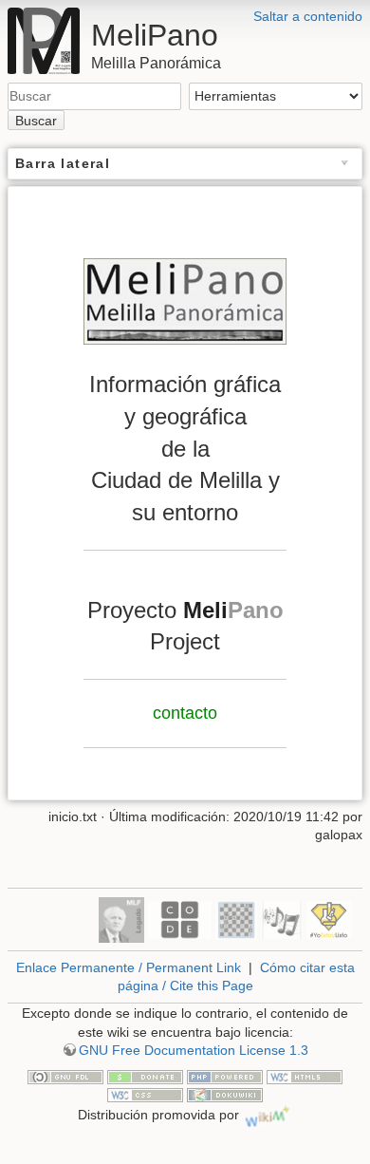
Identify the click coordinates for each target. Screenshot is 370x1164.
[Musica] (282, 919)
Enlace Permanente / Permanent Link (128, 967)
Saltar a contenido (307, 16)
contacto (185, 713)
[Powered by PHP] (225, 1075)
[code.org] (180, 919)
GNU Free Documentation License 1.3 (193, 1050)
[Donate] (145, 1075)
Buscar (36, 120)
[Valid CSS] (145, 1093)
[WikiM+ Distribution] (267, 1114)
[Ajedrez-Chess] (236, 919)
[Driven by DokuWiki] (225, 1093)
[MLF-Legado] (121, 919)
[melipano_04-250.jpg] (185, 301)
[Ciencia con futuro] (328, 919)
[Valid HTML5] (304, 1075)
